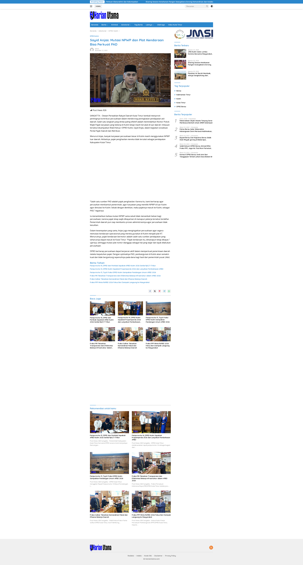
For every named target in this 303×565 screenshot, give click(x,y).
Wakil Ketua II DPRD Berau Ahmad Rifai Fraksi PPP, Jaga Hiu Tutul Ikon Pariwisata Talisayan (196, 147)
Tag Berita (138, 25)
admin (97, 49)
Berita (104, 25)
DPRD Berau (181, 107)
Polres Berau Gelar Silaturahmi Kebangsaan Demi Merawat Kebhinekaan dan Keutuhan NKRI (196, 130)
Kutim (178, 99)
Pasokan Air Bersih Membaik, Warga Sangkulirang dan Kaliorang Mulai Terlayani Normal (199, 74)
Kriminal (114, 25)
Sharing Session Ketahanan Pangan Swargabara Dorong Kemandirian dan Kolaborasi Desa (154, 2)
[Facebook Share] (150, 291)
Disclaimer (158, 556)
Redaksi (131, 556)
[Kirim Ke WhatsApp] (169, 291)
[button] (207, 6)
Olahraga (161, 25)
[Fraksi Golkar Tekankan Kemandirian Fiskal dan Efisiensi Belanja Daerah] (130, 334)
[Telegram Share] (164, 291)
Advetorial (125, 25)
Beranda (94, 25)
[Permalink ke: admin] (92, 49)
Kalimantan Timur (183, 95)
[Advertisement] (130, 172)
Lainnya (149, 25)
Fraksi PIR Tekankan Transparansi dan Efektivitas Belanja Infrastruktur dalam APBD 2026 (125, 276)
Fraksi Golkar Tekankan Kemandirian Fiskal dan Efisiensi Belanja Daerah (118, 279)
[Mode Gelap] (212, 6)
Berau (178, 91)
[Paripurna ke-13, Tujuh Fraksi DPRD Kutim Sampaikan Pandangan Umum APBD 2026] (158, 308)
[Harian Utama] (104, 15)
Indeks (98, 6)
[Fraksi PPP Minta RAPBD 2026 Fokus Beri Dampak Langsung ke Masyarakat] (158, 334)
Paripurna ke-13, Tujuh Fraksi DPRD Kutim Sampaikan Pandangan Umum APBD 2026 (123, 272)
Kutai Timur (181, 103)
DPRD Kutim (94, 36)
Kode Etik (148, 556)
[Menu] (91, 6)
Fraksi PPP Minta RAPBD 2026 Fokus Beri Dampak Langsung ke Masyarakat (119, 282)
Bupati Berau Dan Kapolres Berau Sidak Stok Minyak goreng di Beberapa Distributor (195, 139)
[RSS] (211, 548)
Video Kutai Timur (175, 25)
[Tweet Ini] (155, 291)
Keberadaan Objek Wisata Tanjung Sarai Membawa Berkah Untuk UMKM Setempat (196, 122)
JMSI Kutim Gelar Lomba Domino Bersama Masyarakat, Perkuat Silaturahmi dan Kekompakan (200, 53)
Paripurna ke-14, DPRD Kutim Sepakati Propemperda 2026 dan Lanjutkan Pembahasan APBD (126, 269)
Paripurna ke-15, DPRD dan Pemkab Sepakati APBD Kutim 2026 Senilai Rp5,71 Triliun (123, 266)
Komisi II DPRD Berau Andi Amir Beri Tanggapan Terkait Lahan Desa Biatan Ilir (196, 156)
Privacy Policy (170, 556)
